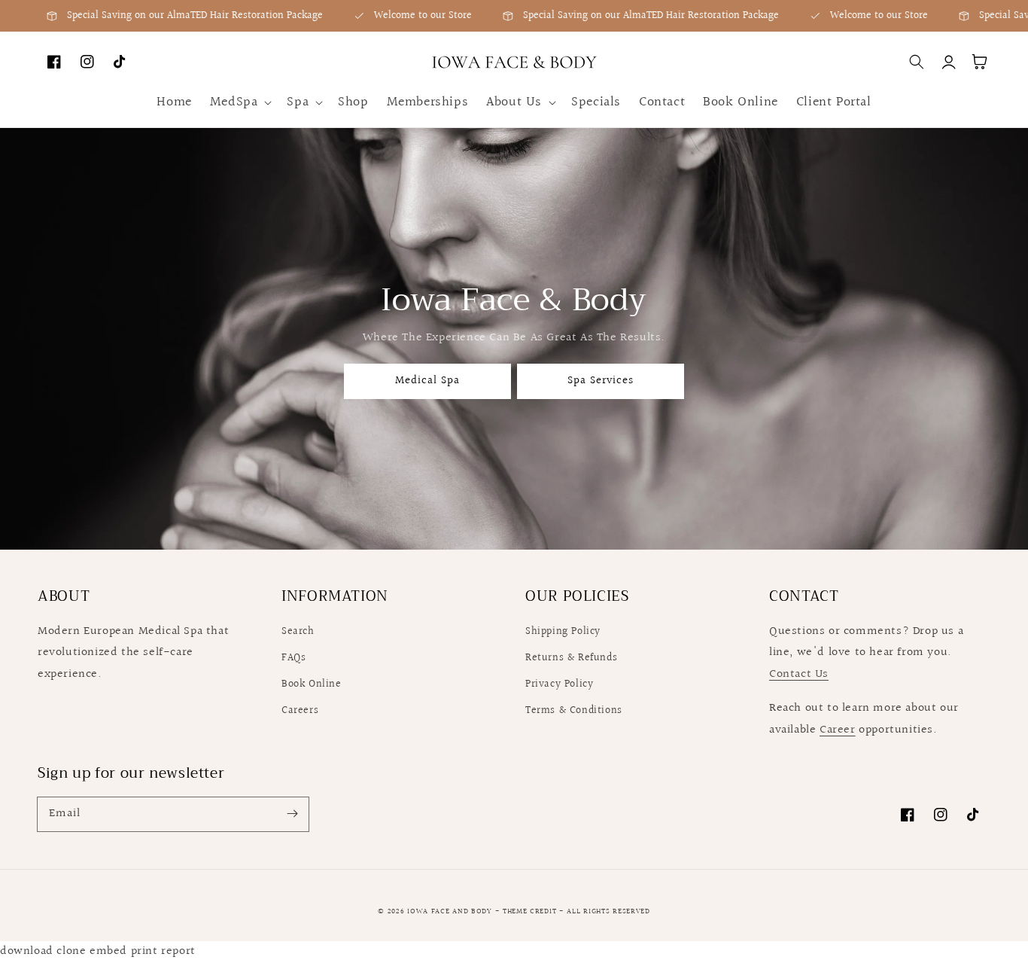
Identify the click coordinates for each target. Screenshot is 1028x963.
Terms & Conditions (573, 710)
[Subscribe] (292, 813)
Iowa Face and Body (450, 911)
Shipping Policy (563, 631)
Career (838, 730)
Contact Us (799, 674)
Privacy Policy (559, 684)
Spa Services (600, 380)
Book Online (311, 684)
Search (298, 631)
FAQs (293, 658)
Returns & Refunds (571, 658)
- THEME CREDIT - (531, 911)
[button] (239, 102)
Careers (299, 710)
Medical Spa (427, 380)
